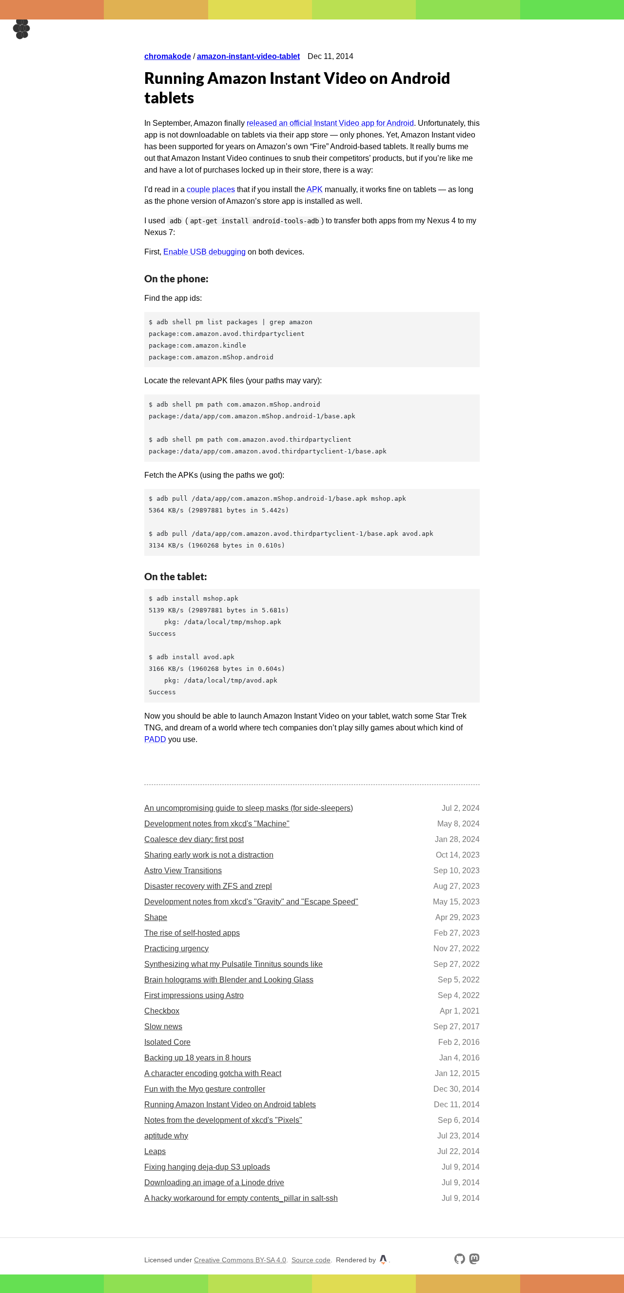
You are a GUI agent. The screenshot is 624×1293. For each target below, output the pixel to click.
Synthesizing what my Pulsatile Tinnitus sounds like (233, 964)
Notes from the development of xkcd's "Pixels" (223, 1120)
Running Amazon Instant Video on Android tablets (230, 1104)
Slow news (163, 1026)
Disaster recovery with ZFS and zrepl (208, 886)
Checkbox (161, 1011)
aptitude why (166, 1136)
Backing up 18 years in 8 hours (197, 1058)
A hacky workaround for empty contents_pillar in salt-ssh (241, 1198)
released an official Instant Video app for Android (330, 123)
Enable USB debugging (204, 252)
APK (315, 189)
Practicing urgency (176, 948)
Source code (311, 1260)
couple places (211, 189)
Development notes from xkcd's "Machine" (217, 824)
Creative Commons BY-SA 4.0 (240, 1260)
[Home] (22, 28)
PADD (155, 739)
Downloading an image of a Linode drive (214, 1182)
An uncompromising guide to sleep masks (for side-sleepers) (248, 808)
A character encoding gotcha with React (212, 1073)
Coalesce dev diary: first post (194, 839)
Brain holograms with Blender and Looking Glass (228, 980)
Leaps (155, 1151)
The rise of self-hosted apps (192, 933)
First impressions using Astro (194, 995)
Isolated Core (167, 1042)
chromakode (167, 56)
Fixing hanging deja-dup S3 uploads (207, 1167)
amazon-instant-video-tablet (248, 56)
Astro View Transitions (183, 870)
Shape (155, 917)
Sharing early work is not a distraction (208, 855)
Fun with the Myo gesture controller (204, 1089)
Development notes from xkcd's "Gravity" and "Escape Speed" (251, 902)
